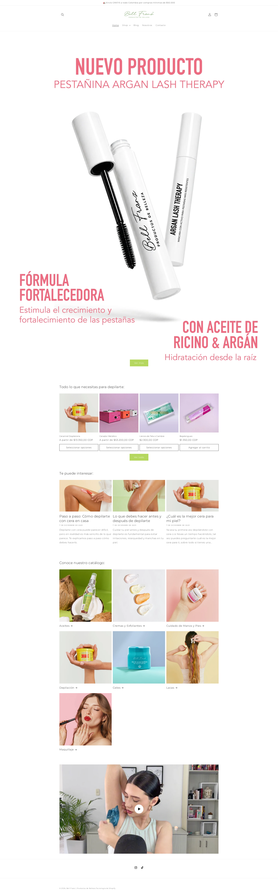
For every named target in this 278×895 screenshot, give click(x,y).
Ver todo (139, 457)
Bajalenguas (186, 436)
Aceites (64, 625)
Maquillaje (66, 749)
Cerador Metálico (108, 436)
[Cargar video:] (139, 809)
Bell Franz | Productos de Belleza (81, 888)
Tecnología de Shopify (106, 888)
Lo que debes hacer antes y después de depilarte (137, 518)
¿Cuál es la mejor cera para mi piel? (190, 518)
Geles (116, 687)
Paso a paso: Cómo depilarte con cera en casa (84, 518)
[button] (62, 14)
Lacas (170, 687)
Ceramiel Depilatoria (69, 436)
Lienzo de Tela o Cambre (152, 436)
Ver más (139, 362)
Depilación (66, 687)
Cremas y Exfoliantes (127, 625)
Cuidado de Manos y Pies (183, 625)
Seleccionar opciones (79, 447)
